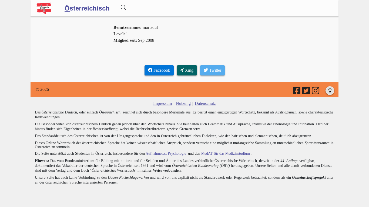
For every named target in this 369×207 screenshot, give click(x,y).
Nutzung (183, 103)
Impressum (162, 103)
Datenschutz (205, 103)
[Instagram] (316, 92)
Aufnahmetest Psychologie (166, 153)
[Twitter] (306, 92)
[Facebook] (297, 92)
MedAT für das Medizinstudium (225, 153)
